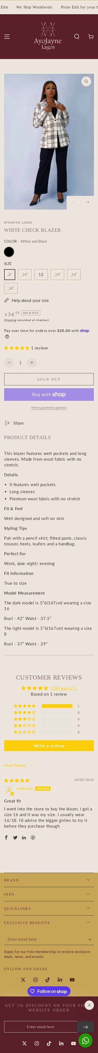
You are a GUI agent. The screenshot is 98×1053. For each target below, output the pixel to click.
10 (24, 274)
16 (73, 274)
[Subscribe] (91, 940)
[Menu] (7, 36)
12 (41, 274)
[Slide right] (87, 203)
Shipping (10, 320)
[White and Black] (9, 252)
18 (10, 288)
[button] (77, 36)
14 (57, 274)
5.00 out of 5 (64, 688)
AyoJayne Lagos (18, 222)
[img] (17, 780)
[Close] (89, 1005)
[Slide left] (73, 203)
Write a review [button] (49, 745)
